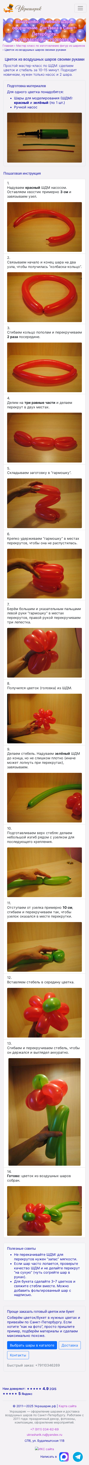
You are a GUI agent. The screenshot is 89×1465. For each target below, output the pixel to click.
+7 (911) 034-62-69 (44, 1429)
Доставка (70, 1345)
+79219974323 (62, 40)
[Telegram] (77, 1456)
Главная (8, 45)
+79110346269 (27, 40)
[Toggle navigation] (80, 8)
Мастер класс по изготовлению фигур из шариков (50, 45)
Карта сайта (67, 1406)
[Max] (64, 1456)
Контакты (18, 1355)
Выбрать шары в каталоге (32, 1345)
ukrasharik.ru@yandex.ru (44, 1434)
